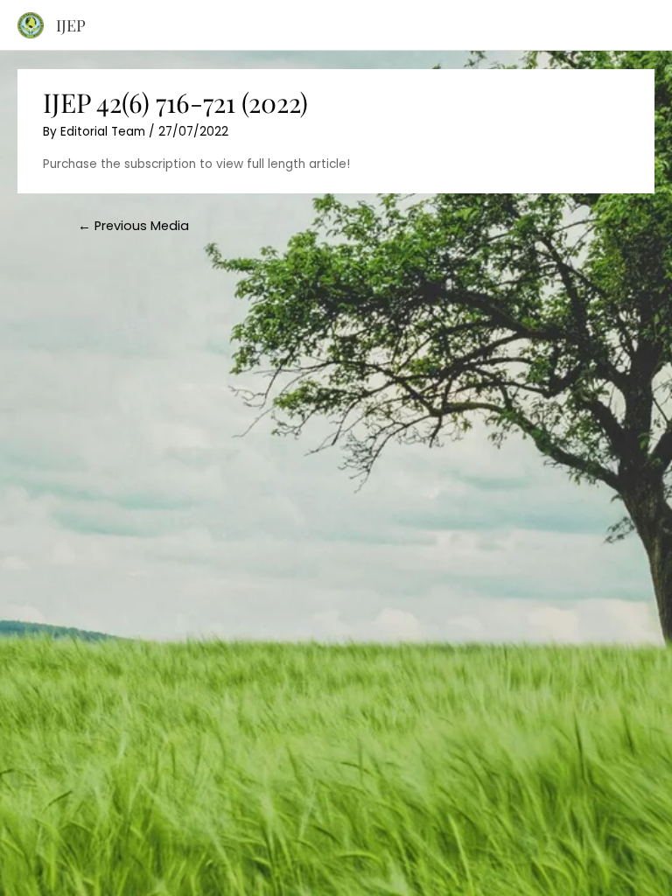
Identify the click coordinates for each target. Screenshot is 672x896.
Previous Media (133, 225)
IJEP (71, 25)
